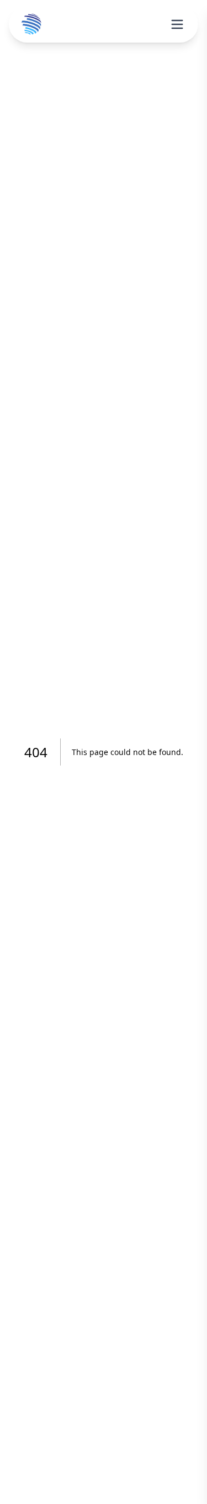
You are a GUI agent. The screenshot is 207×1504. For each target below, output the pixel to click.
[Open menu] (177, 24)
